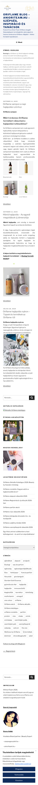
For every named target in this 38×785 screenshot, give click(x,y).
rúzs (14, 616)
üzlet (31, 636)
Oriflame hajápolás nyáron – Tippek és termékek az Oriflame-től (16, 314)
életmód (7, 636)
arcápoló (26, 561)
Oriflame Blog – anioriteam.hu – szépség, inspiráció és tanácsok (16, 21)
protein (7, 616)
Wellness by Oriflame (12, 632)
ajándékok (8, 561)
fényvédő (7, 577)
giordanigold (19, 577)
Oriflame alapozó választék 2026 (15, 496)
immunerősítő (19, 588)
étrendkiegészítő (19, 636)
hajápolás (22, 584)
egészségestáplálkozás (23, 569)
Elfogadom (19, 769)
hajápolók (8, 588)
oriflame (18, 600)
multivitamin (9, 596)
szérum (16, 628)
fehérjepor (14, 573)
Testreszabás (19, 775)
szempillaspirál (24, 624)
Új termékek (27, 632)
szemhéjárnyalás (21, 620)
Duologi (7, 565)
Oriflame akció (9, 604)
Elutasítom (19, 780)
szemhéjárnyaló (10, 624)
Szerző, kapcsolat (10, 707)
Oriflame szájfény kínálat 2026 (14, 523)
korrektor (19, 592)
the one (24, 628)
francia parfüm (26, 573)
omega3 (20, 596)
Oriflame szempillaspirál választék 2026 (18, 527)
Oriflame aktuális (24, 604)
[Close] (36, 750)
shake (20, 616)
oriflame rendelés (11, 612)
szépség (7, 628)
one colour (8, 600)
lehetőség (29, 592)
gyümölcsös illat (10, 584)
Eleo (6, 573)
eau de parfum (18, 565)
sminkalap (8, 620)
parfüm (23, 612)
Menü (20, 42)
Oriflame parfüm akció (11, 507)
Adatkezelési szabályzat (23, 764)
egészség (8, 569)
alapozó (17, 561)
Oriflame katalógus (11, 608)
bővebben (7, 204)
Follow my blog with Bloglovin (14, 644)
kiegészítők (8, 592)
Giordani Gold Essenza (12, 580)
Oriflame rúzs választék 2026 (14, 512)
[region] (19, 767)
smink (28, 616)
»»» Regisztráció (9, 651)
